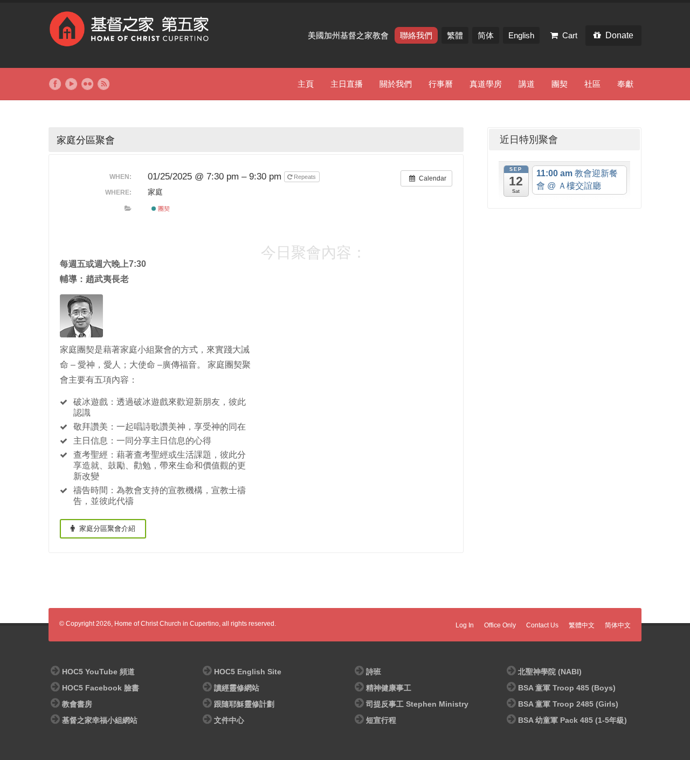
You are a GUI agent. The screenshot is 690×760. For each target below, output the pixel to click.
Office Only (500, 625)
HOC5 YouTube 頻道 (98, 671)
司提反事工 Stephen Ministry (417, 704)
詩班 (373, 671)
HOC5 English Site (247, 671)
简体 (486, 35)
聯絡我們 (416, 35)
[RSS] (103, 84)
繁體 (455, 35)
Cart (569, 35)
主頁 (306, 83)
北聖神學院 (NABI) (550, 671)
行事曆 (441, 83)
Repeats (305, 177)
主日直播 (346, 83)
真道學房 (486, 83)
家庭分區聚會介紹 (106, 528)
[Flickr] (87, 84)
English (521, 35)
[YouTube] (71, 84)
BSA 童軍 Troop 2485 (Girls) (568, 704)
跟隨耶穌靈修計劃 (244, 704)
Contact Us (542, 625)
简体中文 (618, 625)
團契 (559, 83)
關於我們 (396, 83)
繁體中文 (582, 625)
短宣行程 (381, 720)
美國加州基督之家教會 (349, 35)
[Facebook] (55, 84)
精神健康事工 (388, 687)
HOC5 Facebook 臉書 (100, 687)
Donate (619, 35)
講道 (527, 83)
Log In (465, 625)
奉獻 (625, 83)
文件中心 (229, 720)
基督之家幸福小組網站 (99, 720)
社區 (592, 83)
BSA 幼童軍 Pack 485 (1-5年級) (572, 720)
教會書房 (77, 704)
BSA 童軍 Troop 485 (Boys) (567, 687)
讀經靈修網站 (236, 687)
